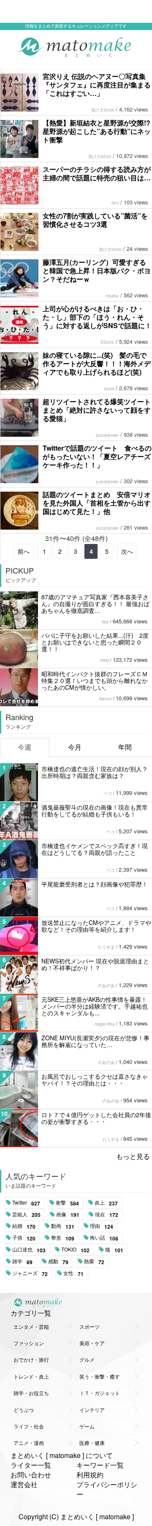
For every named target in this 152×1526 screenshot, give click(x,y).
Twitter (26, 1203)
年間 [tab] (125, 747)
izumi (109, 389)
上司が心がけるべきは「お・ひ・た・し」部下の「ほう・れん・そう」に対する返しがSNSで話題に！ (97, 317)
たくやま (106, 947)
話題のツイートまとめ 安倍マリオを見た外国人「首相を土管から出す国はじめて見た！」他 (97, 503)
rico (105, 622)
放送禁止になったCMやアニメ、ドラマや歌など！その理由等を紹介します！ (96, 925)
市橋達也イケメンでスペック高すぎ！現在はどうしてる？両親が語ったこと (94, 849)
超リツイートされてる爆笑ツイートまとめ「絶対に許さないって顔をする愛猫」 (97, 410)
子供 (23, 1238)
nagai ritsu (105, 1024)
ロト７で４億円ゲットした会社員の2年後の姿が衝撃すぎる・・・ (96, 1118)
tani (115, 203)
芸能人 (26, 1214)
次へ (127, 551)
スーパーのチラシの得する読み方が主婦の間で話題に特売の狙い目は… (97, 173)
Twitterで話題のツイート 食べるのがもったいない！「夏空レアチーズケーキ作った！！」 (97, 456)
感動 (58, 1261)
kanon (106, 699)
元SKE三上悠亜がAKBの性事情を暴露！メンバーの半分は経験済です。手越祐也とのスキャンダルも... (94, 1006)
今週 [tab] (24, 747)
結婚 (23, 1226)
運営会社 (24, 1484)
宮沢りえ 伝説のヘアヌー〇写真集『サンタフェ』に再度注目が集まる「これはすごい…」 (97, 84)
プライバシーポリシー (106, 1489)
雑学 (22, 1261)
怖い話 (104, 1238)
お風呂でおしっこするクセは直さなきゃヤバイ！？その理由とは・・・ (94, 1079)
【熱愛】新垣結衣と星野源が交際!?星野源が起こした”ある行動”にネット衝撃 (97, 131)
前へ (24, 551)
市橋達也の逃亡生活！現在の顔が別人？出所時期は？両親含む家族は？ (94, 772)
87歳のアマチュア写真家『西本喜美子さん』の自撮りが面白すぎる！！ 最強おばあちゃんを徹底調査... (95, 604)
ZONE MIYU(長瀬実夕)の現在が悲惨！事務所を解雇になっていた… (95, 1041)
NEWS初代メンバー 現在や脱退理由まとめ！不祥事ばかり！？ (95, 964)
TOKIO (75, 1250)
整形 (62, 1238)
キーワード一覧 (100, 1465)
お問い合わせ (31, 1475)
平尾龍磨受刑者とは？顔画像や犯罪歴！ (94, 884)
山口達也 (29, 1250)
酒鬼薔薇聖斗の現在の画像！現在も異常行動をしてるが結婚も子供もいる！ (94, 810)
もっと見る (133, 1156)
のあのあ (106, 985)
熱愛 (94, 1261)
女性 (73, 1273)
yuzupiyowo (107, 435)
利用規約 (89, 1475)
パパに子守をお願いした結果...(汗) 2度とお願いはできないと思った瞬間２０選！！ (95, 642)
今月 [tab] (74, 747)
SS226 (107, 342)
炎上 (106, 1203)
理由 (101, 1226)
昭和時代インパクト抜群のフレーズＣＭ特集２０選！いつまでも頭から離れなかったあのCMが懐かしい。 (94, 680)
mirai (104, 660)
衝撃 (67, 1203)
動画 (62, 1226)
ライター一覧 (31, 1465)
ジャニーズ (30, 1273)
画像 (67, 1214)
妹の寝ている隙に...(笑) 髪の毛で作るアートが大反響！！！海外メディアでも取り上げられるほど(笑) (97, 363)
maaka (112, 296)
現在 (106, 1214)
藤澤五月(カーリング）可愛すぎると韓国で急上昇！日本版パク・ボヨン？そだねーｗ (97, 270)
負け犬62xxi (102, 110)
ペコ (107, 793)
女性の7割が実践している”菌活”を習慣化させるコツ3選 (95, 220)
